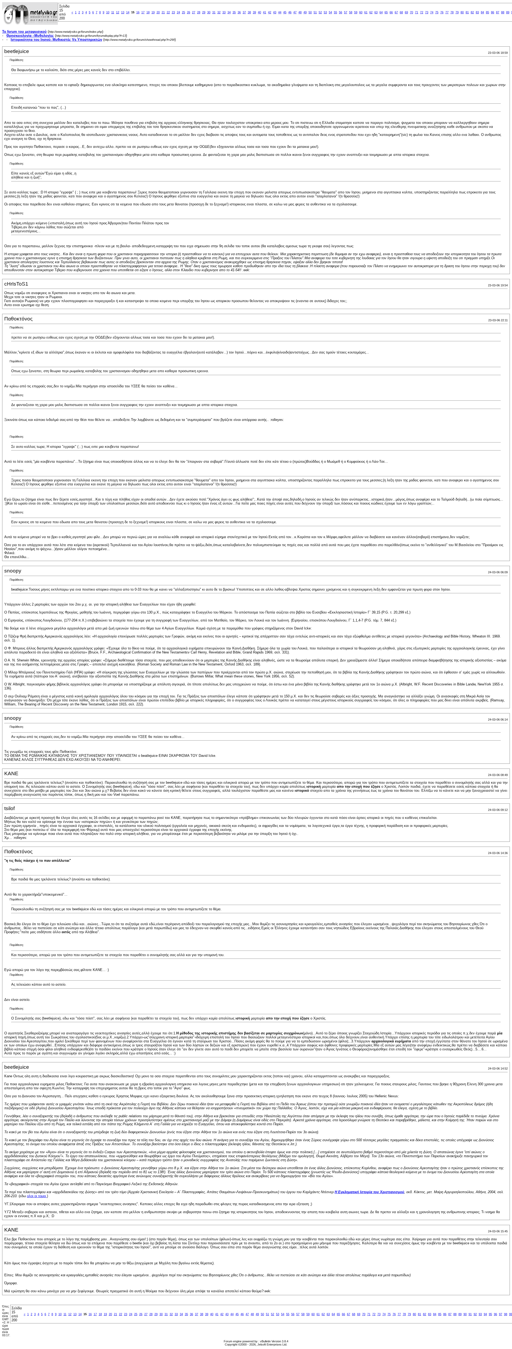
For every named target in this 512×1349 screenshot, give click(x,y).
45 (284, 12)
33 (224, 12)
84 (482, 12)
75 (436, 12)
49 (305, 12)
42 (269, 12)
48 (300, 12)
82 (472, 12)
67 (396, 12)
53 (325, 12)
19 (153, 12)
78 (452, 12)
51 (315, 12)
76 (441, 12)
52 (320, 12)
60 (360, 12)
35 (234, 12)
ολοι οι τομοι (37, 1196)
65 (386, 12)
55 (335, 12)
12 (117, 12)
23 (173, 12)
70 (411, 12)
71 (416, 12)
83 (477, 12)
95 (490, 1314)
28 (198, 12)
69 (406, 12)
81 (467, 12)
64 (381, 12)
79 (457, 12)
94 (485, 1314)
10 (107, 12)
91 (470, 1314)
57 (345, 12)
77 (447, 12)
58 (350, 12)
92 (475, 1314)
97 (500, 1314)
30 (208, 12)
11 (112, 12)
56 (340, 12)
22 (168, 12)
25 (183, 12)
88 (502, 12)
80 (462, 12)
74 (431, 12)
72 (421, 12)
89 (507, 12)
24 (178, 12)
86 (492, 12)
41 (264, 12)
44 (279, 12)
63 (376, 12)
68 (401, 12)
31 (213, 12)
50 (310, 12)
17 (143, 12)
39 (254, 12)
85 (487, 12)
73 (426, 12)
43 (274, 12)
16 (137, 12)
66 (391, 12)
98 (505, 1314)
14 (127, 12)
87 (497, 12)
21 (163, 12)
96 (495, 1314)
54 (330, 12)
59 (355, 12)
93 (480, 1314)
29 (203, 12)
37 (244, 12)
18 (148, 12)
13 (122, 12)
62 (371, 12)
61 (365, 12)
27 (193, 12)
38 (249, 12)
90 (465, 1314)
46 (289, 12)
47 (295, 12)
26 (188, 12)
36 (239, 12)
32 (219, 12)
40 (259, 12)
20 (158, 12)
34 (229, 12)
